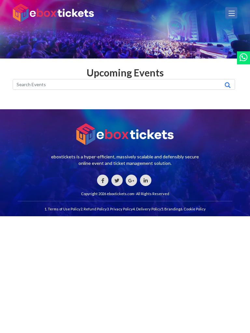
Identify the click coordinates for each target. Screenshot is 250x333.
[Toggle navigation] (231, 13)
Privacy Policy (121, 209)
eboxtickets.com (120, 194)
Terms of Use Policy (64, 209)
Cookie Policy (195, 209)
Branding (172, 209)
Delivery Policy (148, 209)
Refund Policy (95, 209)
